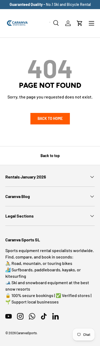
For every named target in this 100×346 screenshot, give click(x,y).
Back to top (50, 155)
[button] (80, 23)
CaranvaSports (26, 333)
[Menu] (91, 23)
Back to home (50, 118)
